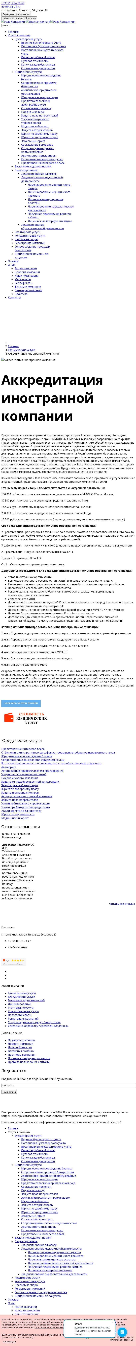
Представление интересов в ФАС (43, 163)
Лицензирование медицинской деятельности (51, 1248)
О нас (11, 265)
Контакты (14, 297)
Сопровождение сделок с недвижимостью (37, 150)
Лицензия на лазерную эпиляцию (50, 221)
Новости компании (27, 272)
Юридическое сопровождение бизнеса (46, 1168)
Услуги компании (19, 35)
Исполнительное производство (42, 159)
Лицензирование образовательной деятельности (42, 226)
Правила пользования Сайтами (28, 1062)
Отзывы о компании (21, 1040)
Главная (13, 32)
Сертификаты (24, 283)
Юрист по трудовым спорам (39, 137)
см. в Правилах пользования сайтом (52, 1327)
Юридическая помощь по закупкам (38, 1296)
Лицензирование (26, 170)
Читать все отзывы (122, 904)
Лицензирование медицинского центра (54, 1252)
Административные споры (38, 155)
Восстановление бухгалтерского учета (46, 1146)
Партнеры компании (28, 290)
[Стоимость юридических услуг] (25, 725)
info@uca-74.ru (10, 7)
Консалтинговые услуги (30, 235)
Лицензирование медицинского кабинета (55, 1256)
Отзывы (13, 261)
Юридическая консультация (39, 97)
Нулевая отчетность (34, 61)
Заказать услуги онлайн (21, 703)
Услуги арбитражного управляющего (35, 121)
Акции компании (26, 268)
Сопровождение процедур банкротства (34, 1022)
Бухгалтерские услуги (28, 39)
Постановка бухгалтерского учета (43, 46)
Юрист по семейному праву (39, 134)
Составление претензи (36, 108)
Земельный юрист (33, 141)
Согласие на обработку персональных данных (38, 1026)
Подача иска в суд (33, 112)
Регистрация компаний (30, 243)
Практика (21, 294)
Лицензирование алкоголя (39, 174)
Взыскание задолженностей (33, 166)
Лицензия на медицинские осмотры (51, 1259)
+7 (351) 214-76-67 (12, 3)
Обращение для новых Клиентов (19, 18)
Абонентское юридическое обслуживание (39, 91)
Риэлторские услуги (27, 232)
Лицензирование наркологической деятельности (60, 1263)
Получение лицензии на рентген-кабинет (55, 1267)
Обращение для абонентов (16, 14)
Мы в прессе (23, 279)
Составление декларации (38, 68)
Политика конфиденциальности (29, 1058)
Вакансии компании (28, 286)
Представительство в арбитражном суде (35, 102)
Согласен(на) (9, 1342)
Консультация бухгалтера (38, 64)
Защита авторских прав (37, 130)
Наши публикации (26, 275)
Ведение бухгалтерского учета (41, 43)
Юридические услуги (28, 72)
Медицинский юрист (35, 126)
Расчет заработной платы (38, 57)
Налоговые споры (26, 239)
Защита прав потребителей (39, 115)
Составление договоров (37, 144)
